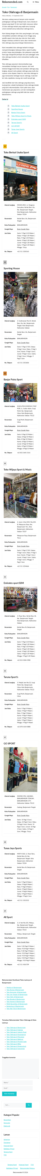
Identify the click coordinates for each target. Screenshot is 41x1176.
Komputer (7, 1123)
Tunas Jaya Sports (17, 129)
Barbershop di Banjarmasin (15, 1006)
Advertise (7, 1139)
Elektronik (7, 1126)
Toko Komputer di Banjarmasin (16, 992)
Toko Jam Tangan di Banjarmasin (17, 994)
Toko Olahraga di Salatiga (15, 1030)
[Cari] (29, 1105)
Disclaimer (7, 1142)
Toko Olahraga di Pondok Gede (16, 1042)
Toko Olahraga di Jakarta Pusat (16, 1032)
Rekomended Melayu (27, 1168)
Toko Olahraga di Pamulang (15, 1037)
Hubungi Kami (8, 1146)
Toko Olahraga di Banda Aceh (16, 1027)
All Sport (14, 133)
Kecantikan (7, 1120)
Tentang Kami (8, 1152)
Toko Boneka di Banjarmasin (16, 999)
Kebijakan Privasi (9, 1149)
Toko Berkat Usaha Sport (20, 106)
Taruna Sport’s (16, 123)
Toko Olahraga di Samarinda (16, 1049)
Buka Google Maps (23, 229)
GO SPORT (15, 126)
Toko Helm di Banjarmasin (15, 997)
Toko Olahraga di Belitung (15, 1039)
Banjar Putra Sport (18, 112)
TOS (5, 1155)
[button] (28, 2)
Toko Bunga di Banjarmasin (15, 990)
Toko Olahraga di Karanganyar (16, 1035)
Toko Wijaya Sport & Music (21, 116)
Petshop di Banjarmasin (14, 987)
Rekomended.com (12, 2)
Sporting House (17, 109)
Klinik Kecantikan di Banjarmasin (17, 1004)
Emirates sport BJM (18, 119)
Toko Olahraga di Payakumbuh (16, 1046)
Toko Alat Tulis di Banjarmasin (16, 1009)
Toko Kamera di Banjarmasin (16, 1001)
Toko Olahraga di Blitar (14, 1044)
